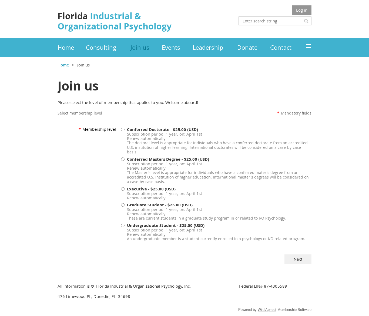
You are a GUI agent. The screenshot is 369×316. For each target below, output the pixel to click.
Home (63, 65)
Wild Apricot (267, 310)
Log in (301, 10)
